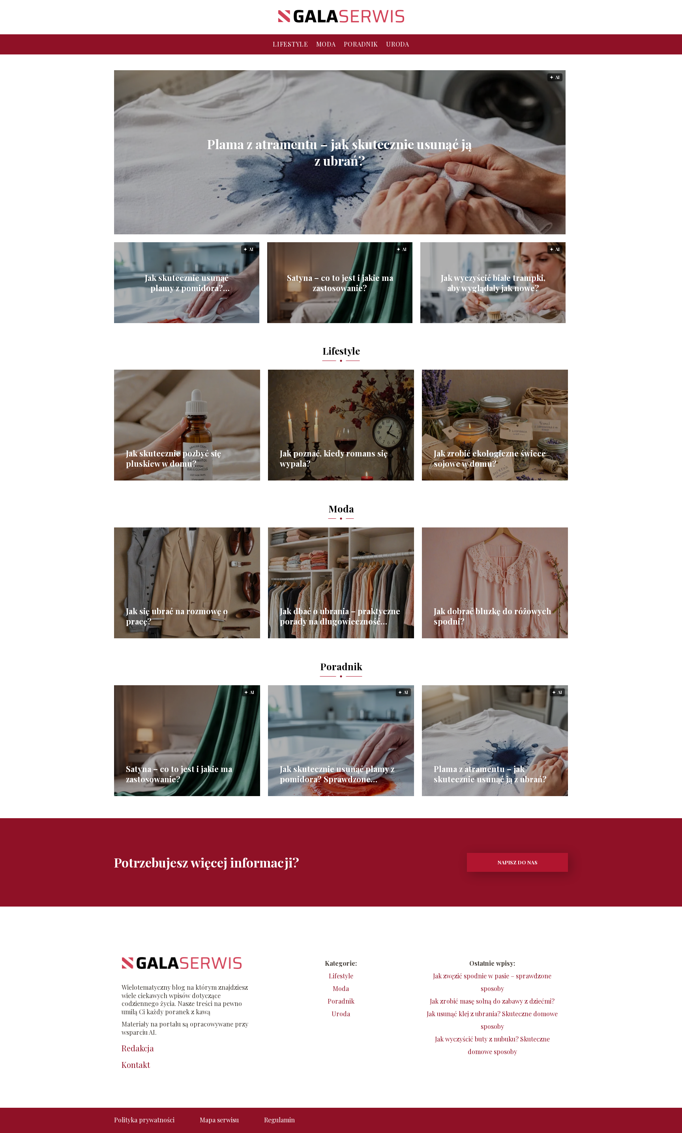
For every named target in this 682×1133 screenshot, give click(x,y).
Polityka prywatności (144, 1120)
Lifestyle (290, 44)
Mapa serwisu (219, 1120)
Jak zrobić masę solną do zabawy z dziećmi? (492, 1001)
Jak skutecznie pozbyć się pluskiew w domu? (173, 458)
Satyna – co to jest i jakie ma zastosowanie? (340, 283)
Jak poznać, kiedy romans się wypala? (334, 458)
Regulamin (279, 1120)
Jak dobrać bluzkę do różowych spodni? (492, 616)
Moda (326, 44)
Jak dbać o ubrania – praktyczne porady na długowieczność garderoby (340, 616)
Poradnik (361, 44)
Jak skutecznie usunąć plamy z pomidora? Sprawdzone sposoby (187, 283)
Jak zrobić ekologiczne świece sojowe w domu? (490, 458)
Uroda (397, 44)
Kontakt (136, 1065)
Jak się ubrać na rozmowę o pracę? (177, 616)
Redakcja (138, 1048)
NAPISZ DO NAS (518, 862)
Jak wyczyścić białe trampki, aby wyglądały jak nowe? (493, 283)
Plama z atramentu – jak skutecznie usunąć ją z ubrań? (339, 152)
